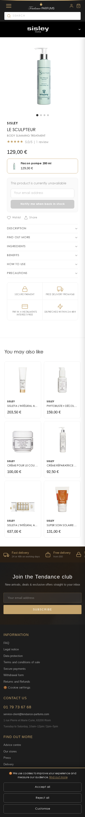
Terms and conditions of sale (21, 662)
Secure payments (14, 668)
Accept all (42, 787)
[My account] (71, 6)
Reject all (42, 797)
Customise (42, 808)
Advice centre (12, 745)
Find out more (58, 777)
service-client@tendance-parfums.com (26, 714)
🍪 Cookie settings (16, 687)
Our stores (10, 751)
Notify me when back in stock (42, 204)
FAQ (6, 643)
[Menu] (8, 5)
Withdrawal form (13, 675)
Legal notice (11, 649)
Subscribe (42, 609)
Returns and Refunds (16, 681)
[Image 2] (41, 115)
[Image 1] (37, 115)
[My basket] (78, 6)
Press (7, 757)
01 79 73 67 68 (17, 707)
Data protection (13, 656)
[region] (42, 554)
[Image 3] (44, 115)
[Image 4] (48, 115)
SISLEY (12, 123)
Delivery (8, 764)
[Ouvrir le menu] (79, 29)
